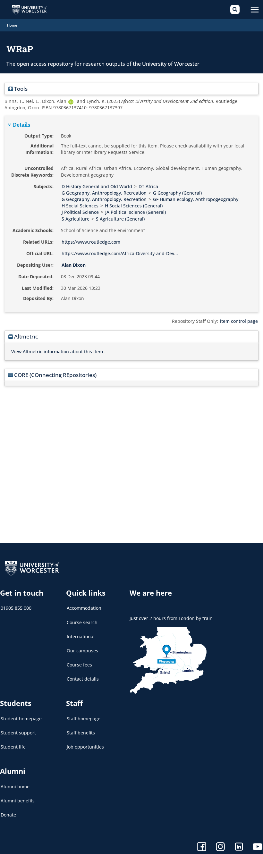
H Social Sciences (80, 206)
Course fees (79, 665)
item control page (239, 321)
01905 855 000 (16, 608)
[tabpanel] (131, 214)
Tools (20, 88)
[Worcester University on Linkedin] (238, 847)
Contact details (83, 679)
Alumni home (15, 786)
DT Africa (148, 186)
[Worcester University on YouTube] (257, 847)
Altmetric (25, 336)
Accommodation (84, 608)
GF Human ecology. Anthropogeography (195, 199)
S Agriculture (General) (120, 219)
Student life (13, 747)
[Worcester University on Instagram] (220, 847)
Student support (18, 733)
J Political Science (80, 212)
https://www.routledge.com (91, 242)
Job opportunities (85, 747)
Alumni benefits (18, 801)
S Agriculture (75, 219)
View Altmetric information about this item (57, 351)
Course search (82, 622)
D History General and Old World (97, 186)
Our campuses (82, 651)
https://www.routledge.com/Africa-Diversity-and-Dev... (120, 253)
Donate (8, 815)
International (81, 636)
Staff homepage (83, 719)
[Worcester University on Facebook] (201, 847)
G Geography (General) (177, 193)
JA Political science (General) (135, 212)
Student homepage (21, 719)
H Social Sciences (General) (134, 206)
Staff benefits (81, 733)
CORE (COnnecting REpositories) (55, 375)
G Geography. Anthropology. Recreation (104, 193)
